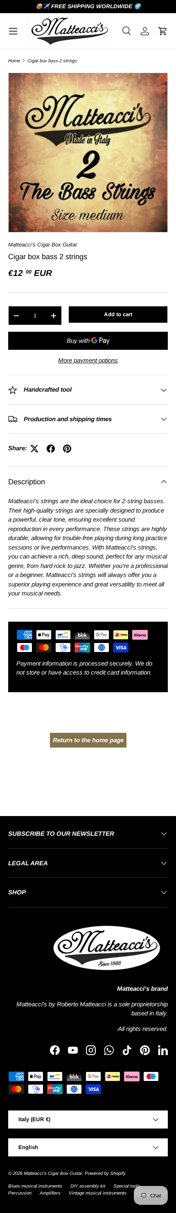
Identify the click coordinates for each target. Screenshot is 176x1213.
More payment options (88, 360)
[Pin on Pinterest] (67, 448)
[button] (163, 31)
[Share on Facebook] (51, 448)
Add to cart (118, 314)
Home (14, 61)
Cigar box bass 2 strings (52, 61)
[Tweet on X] (34, 448)
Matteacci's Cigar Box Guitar (42, 245)
